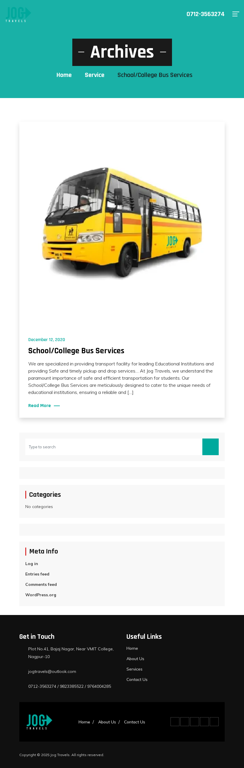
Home (64, 75)
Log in (31, 563)
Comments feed (41, 584)
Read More (39, 406)
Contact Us (137, 679)
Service (94, 75)
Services (134, 669)
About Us (135, 658)
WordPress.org (40, 594)
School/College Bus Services (76, 351)
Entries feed (37, 574)
